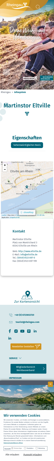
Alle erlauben (12, 454)
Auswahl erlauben (32, 454)
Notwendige (18, 448)
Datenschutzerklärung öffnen (13, 443)
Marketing (41, 448)
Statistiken (30, 448)
